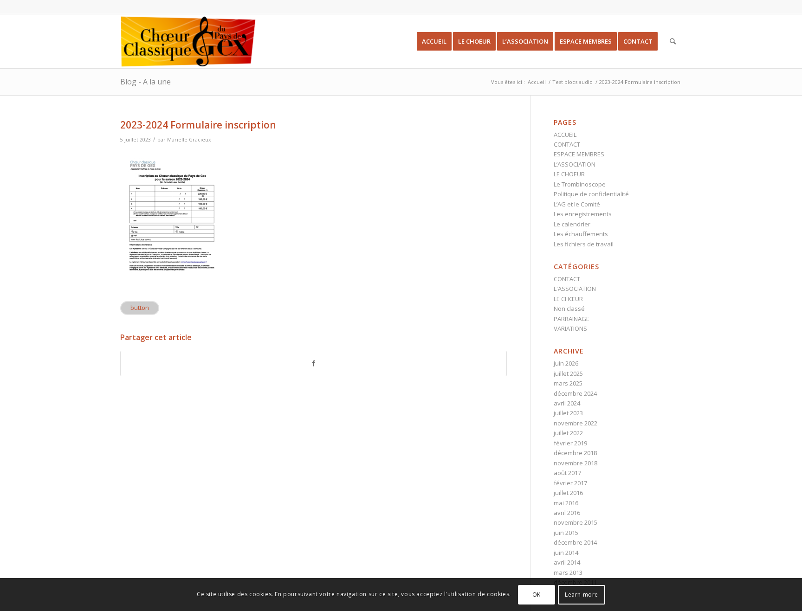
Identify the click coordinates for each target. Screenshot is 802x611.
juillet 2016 (568, 493)
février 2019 (570, 443)
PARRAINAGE (571, 319)
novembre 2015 (575, 522)
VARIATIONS (570, 328)
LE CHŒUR (568, 299)
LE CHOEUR (569, 174)
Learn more (581, 594)
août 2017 (567, 473)
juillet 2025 (568, 373)
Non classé (569, 308)
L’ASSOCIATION (574, 164)
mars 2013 (568, 572)
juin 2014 (566, 552)
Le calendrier (572, 224)
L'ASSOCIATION (575, 288)
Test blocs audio (572, 81)
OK (536, 594)
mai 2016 (566, 503)
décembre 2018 (575, 453)
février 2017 (570, 483)
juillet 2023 (568, 413)
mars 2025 (568, 383)
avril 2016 (567, 512)
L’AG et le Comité (577, 204)
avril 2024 (567, 403)
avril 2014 (567, 562)
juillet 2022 (568, 433)
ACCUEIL (565, 134)
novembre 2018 (575, 463)
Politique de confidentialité (591, 194)
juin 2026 (566, 363)
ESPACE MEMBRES (579, 154)
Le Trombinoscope (580, 184)
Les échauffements (581, 234)
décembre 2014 (575, 542)
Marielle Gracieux (189, 139)
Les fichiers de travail (584, 244)
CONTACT (567, 144)
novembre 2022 (575, 423)
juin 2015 (566, 532)
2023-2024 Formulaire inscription (198, 124)
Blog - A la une (145, 82)
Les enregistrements (583, 214)
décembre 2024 (575, 393)
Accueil (537, 81)
